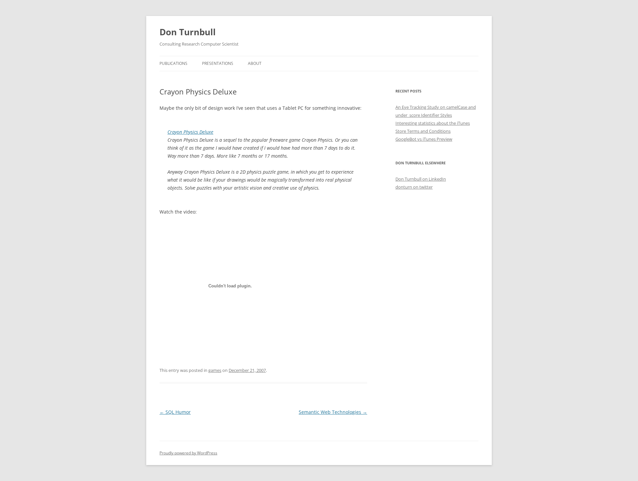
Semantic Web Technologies (333, 412)
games (214, 370)
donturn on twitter (414, 187)
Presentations (217, 63)
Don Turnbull (188, 32)
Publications (173, 63)
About (255, 63)
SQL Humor (175, 412)
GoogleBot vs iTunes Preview (423, 139)
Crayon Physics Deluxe (190, 132)
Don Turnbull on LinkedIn (420, 179)
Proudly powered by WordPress (188, 453)
